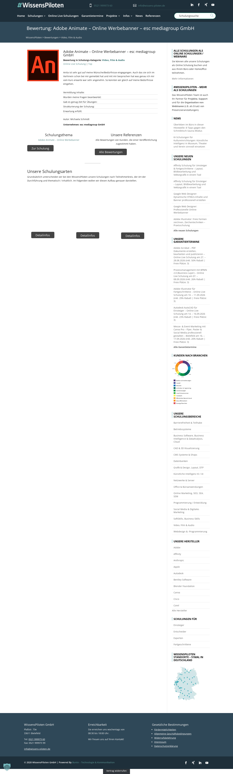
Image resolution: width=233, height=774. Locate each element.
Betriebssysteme (182, 429)
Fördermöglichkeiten (165, 729)
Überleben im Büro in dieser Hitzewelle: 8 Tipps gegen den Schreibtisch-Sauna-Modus (189, 127)
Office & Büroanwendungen (188, 486)
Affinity (177, 553)
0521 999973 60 (103, 5)
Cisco (176, 598)
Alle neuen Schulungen (186, 230)
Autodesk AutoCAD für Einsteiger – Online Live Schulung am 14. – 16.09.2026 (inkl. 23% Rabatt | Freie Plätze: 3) (190, 313)
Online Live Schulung (74, 63)
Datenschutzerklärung (166, 746)
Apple (177, 566)
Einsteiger (179, 625)
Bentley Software (182, 579)
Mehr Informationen (183, 78)
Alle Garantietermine (185, 347)
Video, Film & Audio (71, 37)
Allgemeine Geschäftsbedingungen (172, 733)
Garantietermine (92, 16)
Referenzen (153, 16)
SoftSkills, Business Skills (187, 518)
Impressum (160, 741)
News (139, 16)
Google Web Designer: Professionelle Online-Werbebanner (185, 209)
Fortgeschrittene (182, 644)
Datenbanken (181, 461)
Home (21, 16)
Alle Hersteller (179, 610)
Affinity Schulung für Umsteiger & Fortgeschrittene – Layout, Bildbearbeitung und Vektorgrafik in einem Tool (190, 170)
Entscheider (180, 631)
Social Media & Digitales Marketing (186, 511)
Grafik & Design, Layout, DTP (189, 467)
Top (90, 63)
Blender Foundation (184, 586)
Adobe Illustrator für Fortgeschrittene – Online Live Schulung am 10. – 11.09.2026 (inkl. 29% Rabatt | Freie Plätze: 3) (190, 295)
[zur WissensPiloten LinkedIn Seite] (192, 5)
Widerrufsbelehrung (165, 737)
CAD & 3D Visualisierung (186, 448)
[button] (7, 767)
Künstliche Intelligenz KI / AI (188, 473)
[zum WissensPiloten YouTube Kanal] (213, 5)
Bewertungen (51, 37)
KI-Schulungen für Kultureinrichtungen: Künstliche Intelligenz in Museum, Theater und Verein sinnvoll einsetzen (191, 142)
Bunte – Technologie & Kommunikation (93, 762)
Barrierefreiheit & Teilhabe (188, 422)
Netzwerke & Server (184, 480)
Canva (177, 592)
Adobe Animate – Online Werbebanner (58, 139)
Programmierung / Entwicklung (190, 502)
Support (203, 98)
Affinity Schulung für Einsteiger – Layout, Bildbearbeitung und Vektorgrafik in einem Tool (190, 184)
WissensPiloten (34, 37)
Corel (176, 605)
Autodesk (178, 573)
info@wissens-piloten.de (151, 5)
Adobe (177, 547)
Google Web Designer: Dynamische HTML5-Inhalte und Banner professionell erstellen (191, 196)
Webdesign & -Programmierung (190, 531)
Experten (178, 638)
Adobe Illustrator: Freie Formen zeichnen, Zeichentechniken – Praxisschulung (190, 222)
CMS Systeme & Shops (185, 454)
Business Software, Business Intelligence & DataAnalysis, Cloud (189, 438)
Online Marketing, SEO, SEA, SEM (189, 495)
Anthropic (179, 560)
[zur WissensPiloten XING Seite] (206, 4)
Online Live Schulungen (63, 16)
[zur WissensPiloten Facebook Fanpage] (199, 5)
